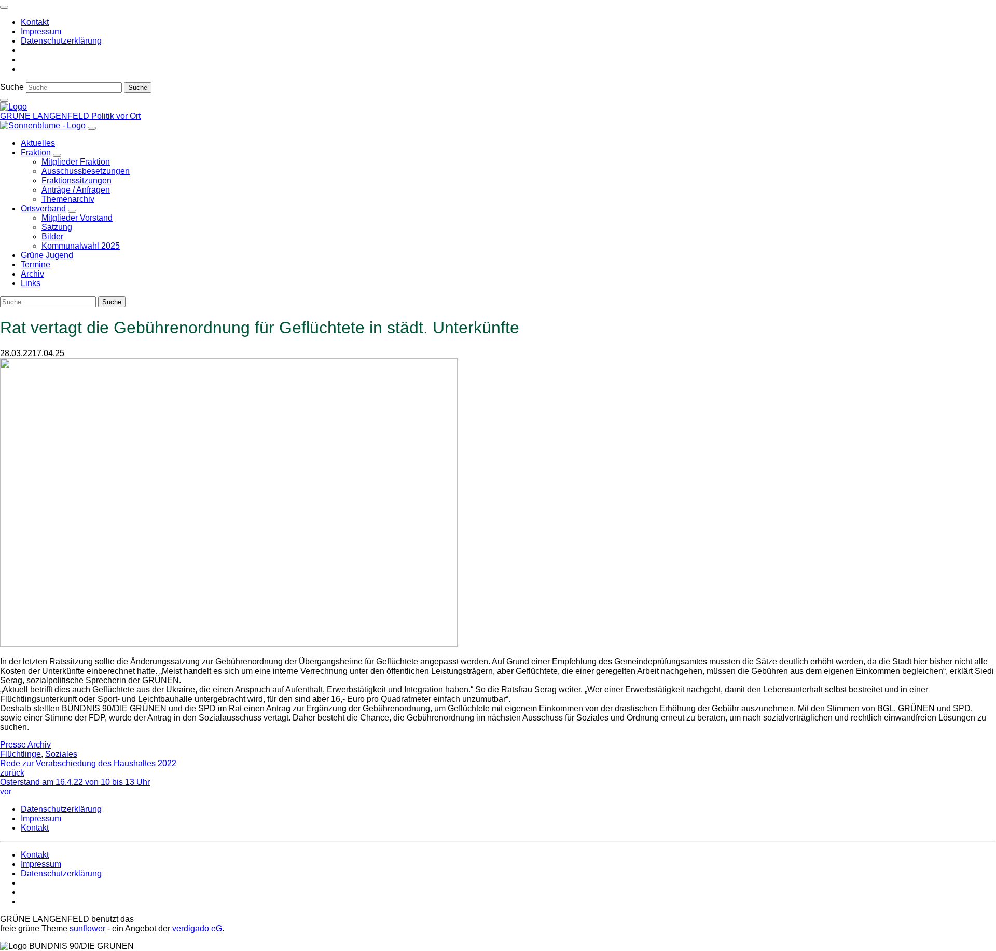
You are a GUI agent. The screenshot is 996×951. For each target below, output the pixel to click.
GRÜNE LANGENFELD (45, 116)
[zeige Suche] (4, 100)
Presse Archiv (25, 744)
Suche (12, 87)
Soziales (61, 754)
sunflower (87, 928)
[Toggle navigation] (4, 7)
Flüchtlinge (20, 754)
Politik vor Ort (116, 116)
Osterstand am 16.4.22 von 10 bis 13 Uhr (75, 787)
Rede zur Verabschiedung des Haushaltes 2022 (88, 768)
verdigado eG (197, 928)
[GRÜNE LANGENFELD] (13, 106)
